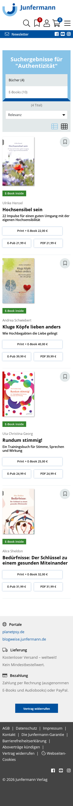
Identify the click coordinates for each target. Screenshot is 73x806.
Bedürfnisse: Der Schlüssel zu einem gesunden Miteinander (35, 560)
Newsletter (20, 34)
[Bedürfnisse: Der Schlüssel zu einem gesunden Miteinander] (18, 511)
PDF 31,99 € (48, 586)
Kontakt (9, 734)
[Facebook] (57, 34)
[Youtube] (63, 34)
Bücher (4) (16, 80)
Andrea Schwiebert (16, 320)
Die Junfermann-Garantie (43, 734)
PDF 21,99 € (48, 243)
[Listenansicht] (54, 126)
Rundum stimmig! (22, 440)
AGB (6, 728)
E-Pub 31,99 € (16, 586)
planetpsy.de (13, 631)
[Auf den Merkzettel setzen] (67, 142)
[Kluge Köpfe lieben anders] (18, 280)
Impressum (53, 728)
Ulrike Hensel (12, 203)
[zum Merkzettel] (37, 24)
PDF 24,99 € (48, 474)
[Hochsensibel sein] (18, 161)
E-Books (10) (18, 92)
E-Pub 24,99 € (16, 474)
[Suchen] (26, 24)
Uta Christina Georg (17, 433)
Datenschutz (27, 728)
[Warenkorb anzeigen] (56, 24)
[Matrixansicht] (64, 126)
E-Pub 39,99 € (16, 356)
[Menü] (67, 24)
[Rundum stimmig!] (18, 393)
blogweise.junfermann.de (24, 639)
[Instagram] (69, 34)
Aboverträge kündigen (21, 747)
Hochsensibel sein (22, 209)
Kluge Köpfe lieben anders (31, 327)
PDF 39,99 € (48, 356)
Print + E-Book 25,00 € (32, 461)
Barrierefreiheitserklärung (24, 740)
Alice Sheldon (12, 551)
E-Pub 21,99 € (16, 243)
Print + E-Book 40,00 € (32, 344)
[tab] (36, 80)
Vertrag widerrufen (18, 753)
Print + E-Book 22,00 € (32, 231)
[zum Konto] (47, 24)
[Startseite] (28, 9)
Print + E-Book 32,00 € (32, 574)
